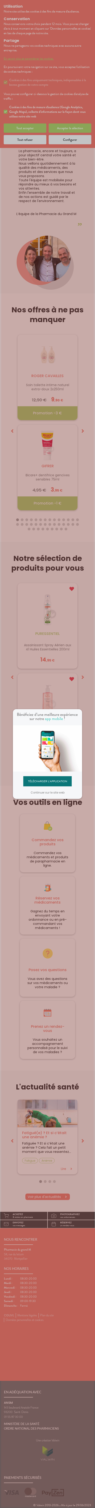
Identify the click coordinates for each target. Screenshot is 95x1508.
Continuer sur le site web (48, 792)
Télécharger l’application (47, 781)
